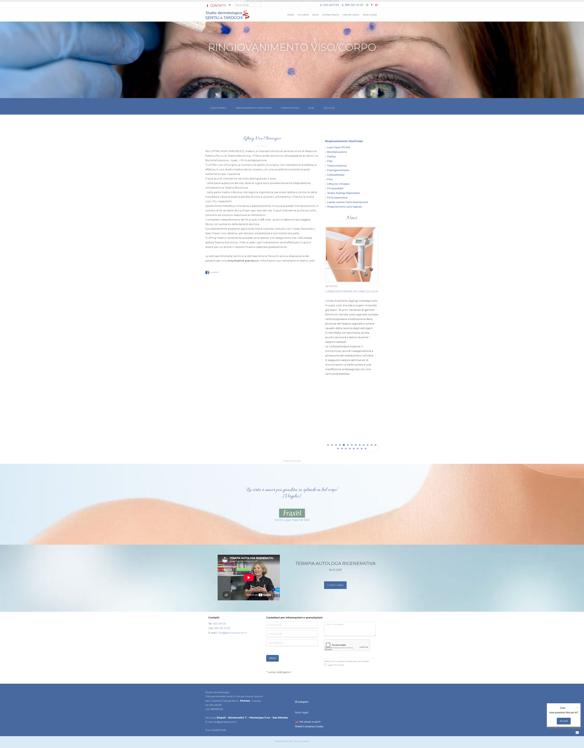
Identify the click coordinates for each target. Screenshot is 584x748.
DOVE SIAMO (370, 15)
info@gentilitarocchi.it (232, 632)
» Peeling (330, 156)
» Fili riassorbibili (334, 188)
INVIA (272, 658)
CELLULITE (329, 108)
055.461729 (331, 5)
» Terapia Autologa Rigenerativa (342, 193)
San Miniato (280, 717)
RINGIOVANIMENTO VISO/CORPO (254, 108)
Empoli (221, 717)
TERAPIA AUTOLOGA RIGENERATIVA (362, 271)
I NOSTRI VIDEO (350, 15)
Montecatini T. (237, 717)
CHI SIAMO (303, 15)
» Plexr (329, 179)
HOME (290, 15)
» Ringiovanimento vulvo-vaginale (343, 206)
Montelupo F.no (260, 717)
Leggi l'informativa (335, 665)
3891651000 (216, 709)
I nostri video (335, 585)
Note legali (301, 712)
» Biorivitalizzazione (336, 152)
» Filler (329, 161)
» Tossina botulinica (336, 165)
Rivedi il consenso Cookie (309, 726)
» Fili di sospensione (336, 197)
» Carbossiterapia (334, 174)
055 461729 (219, 623)
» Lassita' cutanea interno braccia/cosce (346, 202)
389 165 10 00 (354, 5)
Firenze (245, 700)
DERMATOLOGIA (290, 108)
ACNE (311, 108)
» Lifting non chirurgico (337, 184)
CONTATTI (218, 5)
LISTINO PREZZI (330, 15)
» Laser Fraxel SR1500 (337, 147)
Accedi (564, 721)
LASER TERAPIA (218, 108)
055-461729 (215, 705)
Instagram (302, 701)
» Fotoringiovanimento (337, 170)
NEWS (315, 15)
